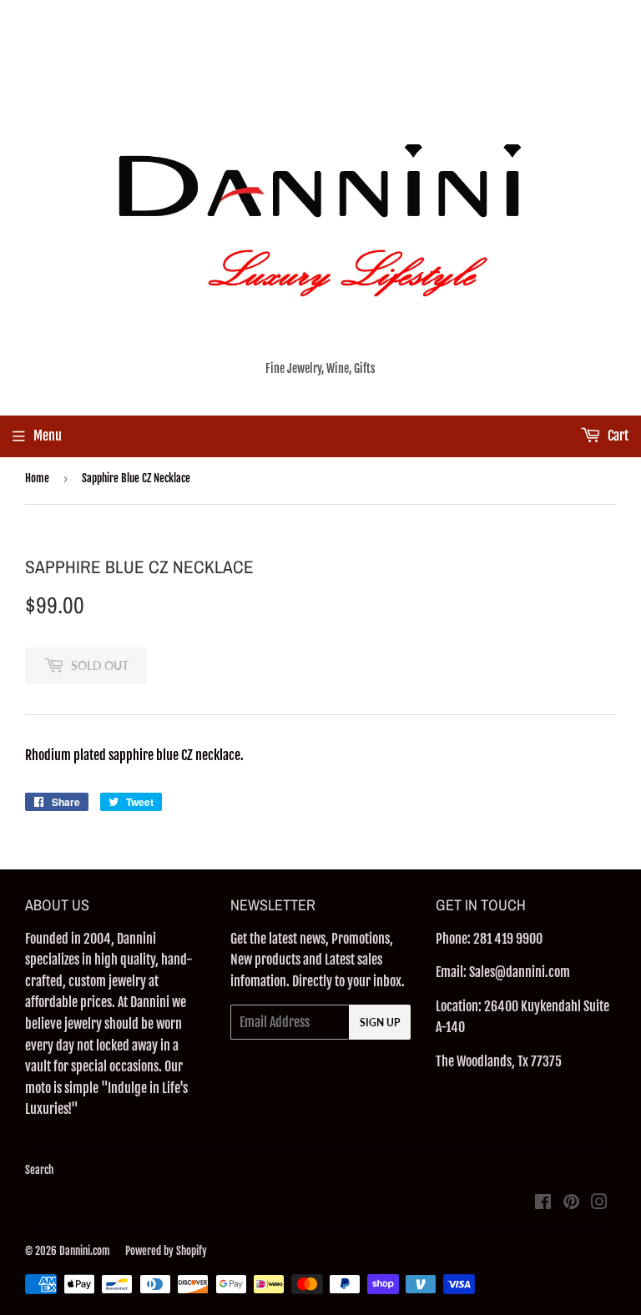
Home (37, 478)
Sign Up (380, 1022)
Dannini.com (84, 1250)
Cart (616, 435)
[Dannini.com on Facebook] (543, 1203)
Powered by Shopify (166, 1250)
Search (39, 1169)
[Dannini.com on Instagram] (599, 1203)
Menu (47, 435)
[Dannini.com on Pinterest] (571, 1203)
